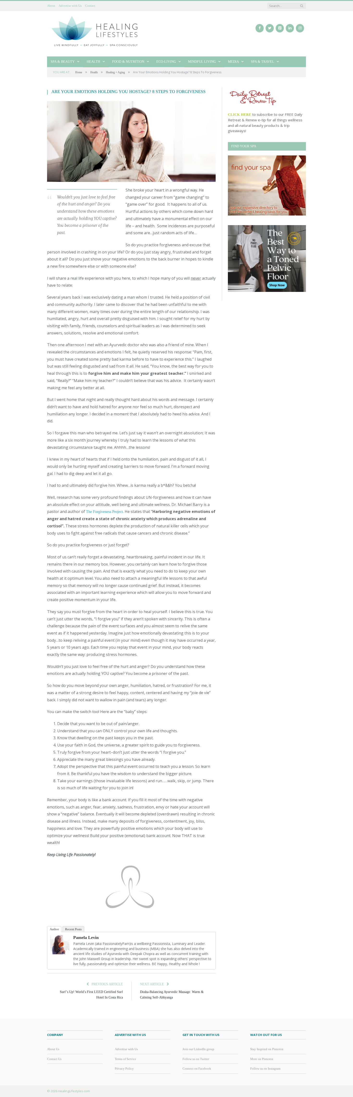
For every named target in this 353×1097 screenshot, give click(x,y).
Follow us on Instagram (265, 1068)
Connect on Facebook (197, 1068)
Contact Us (54, 1059)
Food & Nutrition (128, 61)
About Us (53, 1049)
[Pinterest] (280, 28)
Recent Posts (73, 929)
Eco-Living (166, 61)
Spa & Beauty (63, 61)
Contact (90, 5)
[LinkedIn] (290, 28)
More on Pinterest (261, 1059)
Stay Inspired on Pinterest (266, 1049)
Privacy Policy (124, 1068)
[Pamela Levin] (59, 953)
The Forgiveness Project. (105, 512)
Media (233, 61)
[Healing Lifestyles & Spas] (95, 31)
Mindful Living (202, 61)
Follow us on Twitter (196, 1059)
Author (54, 929)
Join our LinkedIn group (198, 1049)
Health (93, 61)
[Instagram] (300, 28)
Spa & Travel (262, 61)
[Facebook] (260, 28)
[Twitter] (270, 28)
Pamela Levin (86, 937)
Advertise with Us (70, 5)
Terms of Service (125, 1059)
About (51, 5)
